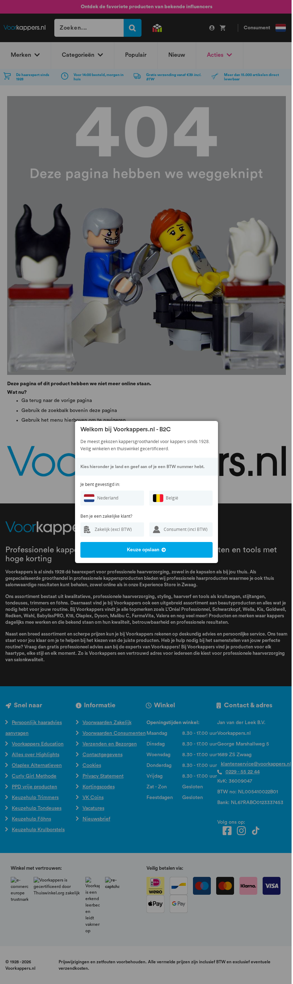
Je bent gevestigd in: (100, 484)
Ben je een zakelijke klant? (106, 516)
